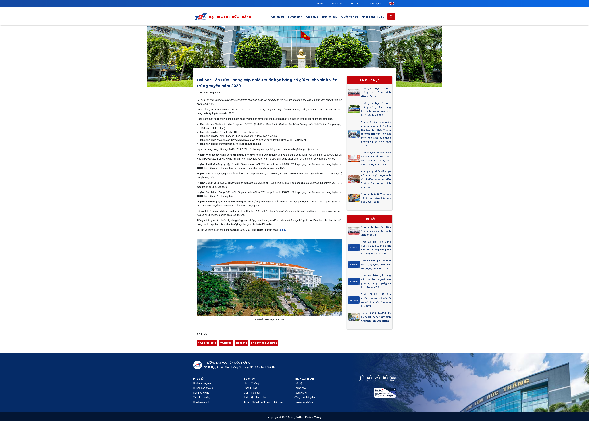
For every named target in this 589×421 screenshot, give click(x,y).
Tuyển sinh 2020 (207, 343)
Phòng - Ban (250, 388)
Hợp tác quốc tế (201, 402)
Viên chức (337, 4)
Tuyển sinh (295, 16)
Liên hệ (298, 383)
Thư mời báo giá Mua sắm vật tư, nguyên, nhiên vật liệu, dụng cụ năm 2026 (376, 264)
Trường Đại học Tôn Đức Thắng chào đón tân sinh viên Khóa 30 (376, 92)
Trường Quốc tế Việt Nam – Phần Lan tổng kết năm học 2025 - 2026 (376, 198)
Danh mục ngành (202, 383)
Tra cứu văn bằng (303, 402)
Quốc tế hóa (349, 16)
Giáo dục (312, 16)
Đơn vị (320, 4)
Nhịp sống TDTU (373, 16)
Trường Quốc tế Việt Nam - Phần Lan (263, 402)
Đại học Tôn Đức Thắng (230, 17)
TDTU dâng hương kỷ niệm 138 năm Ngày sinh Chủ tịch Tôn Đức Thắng (376, 317)
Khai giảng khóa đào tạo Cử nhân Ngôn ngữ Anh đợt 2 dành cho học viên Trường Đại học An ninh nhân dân (376, 179)
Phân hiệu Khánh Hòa (255, 397)
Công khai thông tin (304, 397)
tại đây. (282, 229)
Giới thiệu (277, 16)
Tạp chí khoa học (202, 397)
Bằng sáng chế (201, 392)
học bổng (241, 343)
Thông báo (300, 388)
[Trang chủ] (201, 17)
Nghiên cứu (329, 16)
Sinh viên (355, 4)
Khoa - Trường (251, 383)
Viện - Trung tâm (252, 392)
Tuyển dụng (375, 4)
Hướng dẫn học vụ (203, 388)
